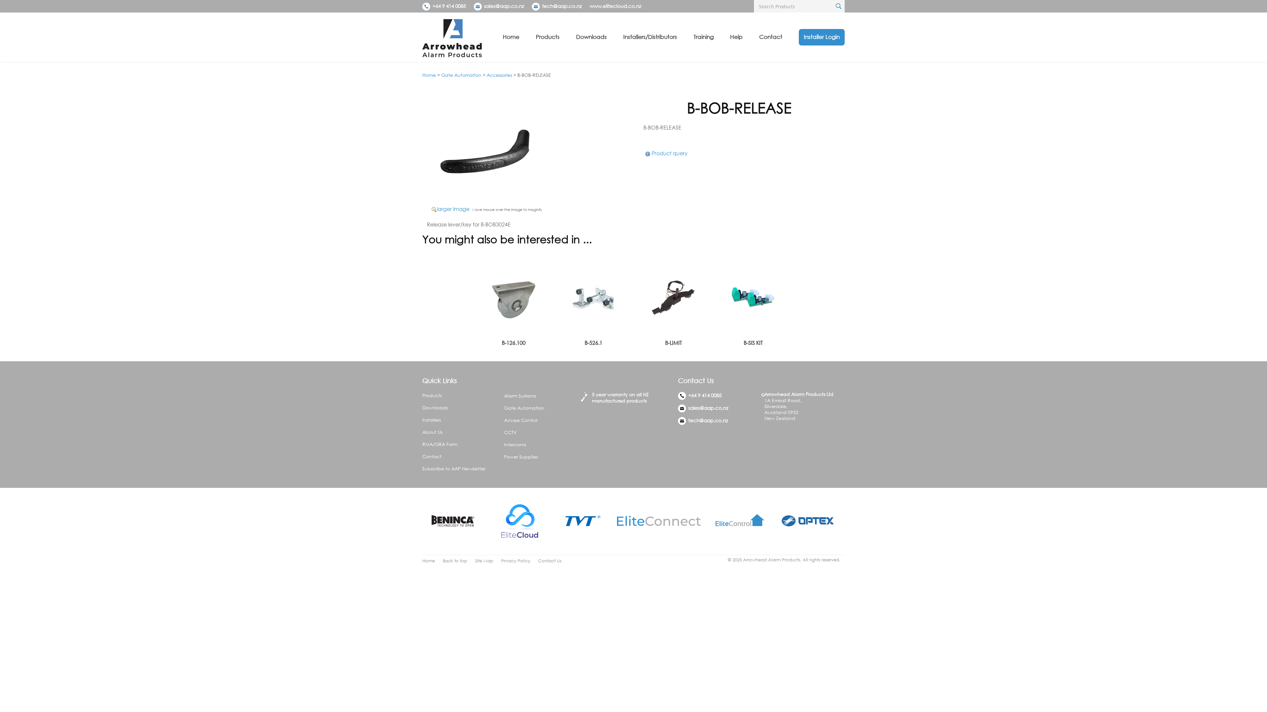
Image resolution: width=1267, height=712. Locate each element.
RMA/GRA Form (439, 444)
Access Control (520, 420)
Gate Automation (461, 75)
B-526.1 (593, 343)
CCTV (510, 432)
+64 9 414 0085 (448, 6)
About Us (432, 432)
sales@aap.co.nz (504, 6)
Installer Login (822, 36)
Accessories (499, 75)
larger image (453, 209)
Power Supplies (521, 457)
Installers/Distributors (650, 36)
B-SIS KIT (753, 343)
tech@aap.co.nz (562, 6)
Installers (431, 420)
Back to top (455, 561)
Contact (770, 36)
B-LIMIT (673, 343)
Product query (670, 153)
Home (511, 36)
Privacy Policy (515, 561)
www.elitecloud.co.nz (615, 6)
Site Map (484, 561)
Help (736, 36)
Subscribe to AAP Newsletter (453, 468)
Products (548, 36)
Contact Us (550, 561)
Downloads (591, 36)
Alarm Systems (520, 396)
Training (704, 36)
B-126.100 (514, 343)
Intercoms (515, 444)
